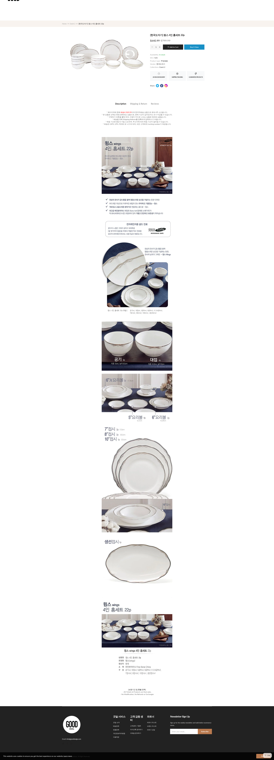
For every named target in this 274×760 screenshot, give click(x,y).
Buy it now (194, 47)
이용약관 (116, 737)
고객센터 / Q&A (135, 726)
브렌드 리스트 (151, 726)
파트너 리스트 (151, 722)
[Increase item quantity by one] (159, 47)
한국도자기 (160, 64)
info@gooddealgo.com (73, 739)
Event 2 (162, 67)
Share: (152, 86)
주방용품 (164, 61)
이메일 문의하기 (135, 733)
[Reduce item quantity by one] (152, 47)
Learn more (68, 756)
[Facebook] (67, 743)
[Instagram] (71, 743)
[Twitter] (63, 743)
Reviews (155, 103)
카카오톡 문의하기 (136, 729)
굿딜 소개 (116, 722)
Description (120, 103)
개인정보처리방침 (119, 733)
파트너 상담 (151, 730)
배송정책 (116, 726)
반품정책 (116, 730)
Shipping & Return (138, 103)
